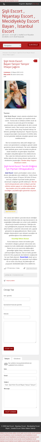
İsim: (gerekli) (8, 296)
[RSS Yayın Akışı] (4, 4)
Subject (6, 382)
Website (6, 314)
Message (7, 388)
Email (5, 375)
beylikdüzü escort (9, 435)
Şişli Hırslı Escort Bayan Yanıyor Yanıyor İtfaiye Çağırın (16, 63)
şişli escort (24, 433)
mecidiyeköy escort (20, 435)
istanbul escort (14, 1)
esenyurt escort (34, 437)
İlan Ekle (33, 45)
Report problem (10, 280)
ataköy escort (22, 441)
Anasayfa (5, 52)
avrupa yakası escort (14, 433)
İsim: (5, 369)
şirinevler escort (4, 1)
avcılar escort (31, 433)
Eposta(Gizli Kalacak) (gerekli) (13, 305)
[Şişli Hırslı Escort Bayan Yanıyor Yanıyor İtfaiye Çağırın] (16, 94)
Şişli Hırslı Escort (32, 268)
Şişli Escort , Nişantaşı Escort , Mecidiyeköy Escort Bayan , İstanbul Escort (20, 21)
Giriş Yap (35, 4)
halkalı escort (4, 433)
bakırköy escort (24, 437)
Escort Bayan (12, 52)
